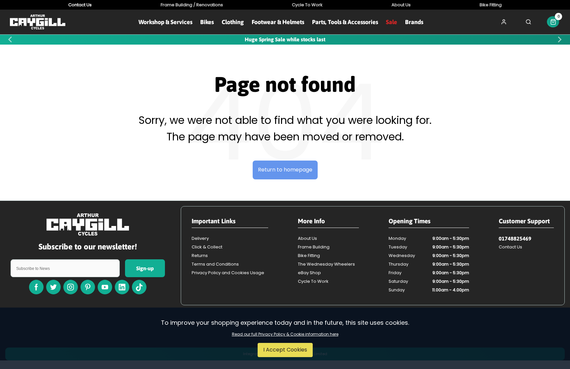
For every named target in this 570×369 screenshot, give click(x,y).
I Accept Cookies (285, 349)
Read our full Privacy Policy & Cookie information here (285, 334)
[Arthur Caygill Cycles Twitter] (53, 287)
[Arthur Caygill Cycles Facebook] (36, 287)
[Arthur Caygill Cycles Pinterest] (87, 287)
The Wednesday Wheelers (326, 264)
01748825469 (515, 238)
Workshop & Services (165, 21)
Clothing (233, 21)
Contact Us (510, 247)
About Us (307, 238)
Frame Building (314, 247)
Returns (200, 255)
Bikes (207, 21)
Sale (391, 21)
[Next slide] (559, 39)
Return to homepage (285, 169)
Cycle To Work (313, 281)
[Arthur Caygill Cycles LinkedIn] (122, 287)
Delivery (200, 238)
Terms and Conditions (215, 264)
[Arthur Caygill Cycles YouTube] (105, 287)
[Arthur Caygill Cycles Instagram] (70, 287)
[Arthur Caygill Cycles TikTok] (139, 287)
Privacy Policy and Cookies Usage (228, 273)
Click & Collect (207, 247)
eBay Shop (309, 273)
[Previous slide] (10, 39)
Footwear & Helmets (278, 21)
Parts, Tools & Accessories (345, 21)
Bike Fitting (309, 255)
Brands (414, 21)
